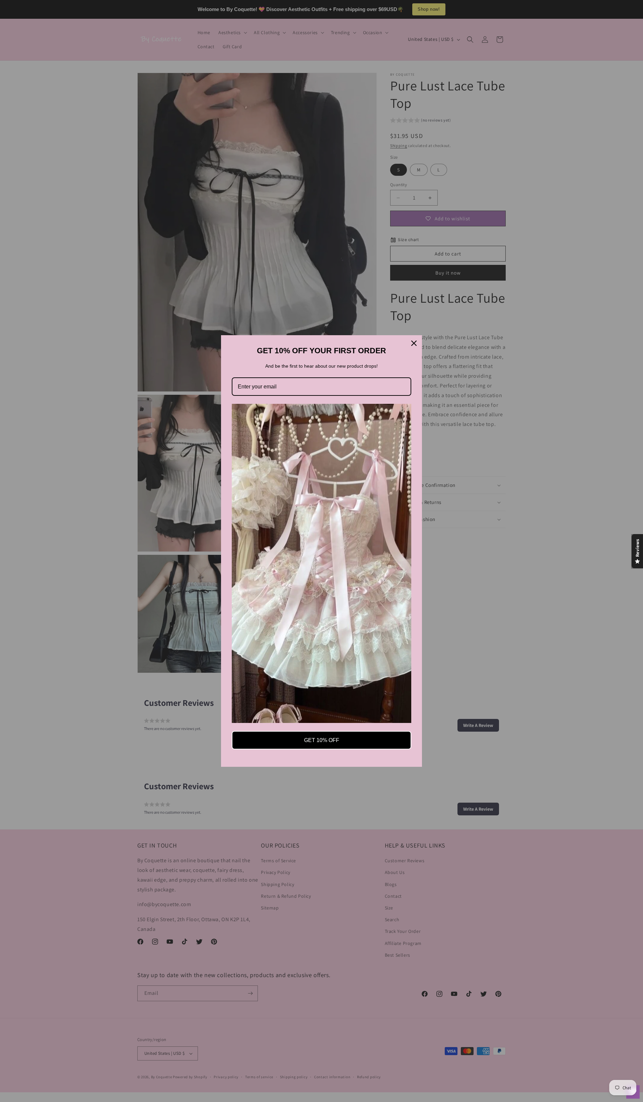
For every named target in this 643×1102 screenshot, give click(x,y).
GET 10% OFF (321, 740)
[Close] (414, 343)
